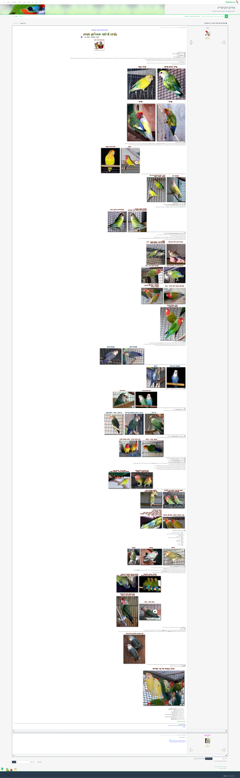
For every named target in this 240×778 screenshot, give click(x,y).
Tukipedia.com (230, 2)
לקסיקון (8, 2)
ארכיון (4, 2)
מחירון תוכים (14, 2)
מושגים (19, 2)
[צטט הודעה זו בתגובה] (226, 731)
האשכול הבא (196, 758)
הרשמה (14, 16)
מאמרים (24, 2)
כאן (185, 724)
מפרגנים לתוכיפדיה (181, 724)
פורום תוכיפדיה (221, 16)
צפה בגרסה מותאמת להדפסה (219, 766)
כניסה (20, 16)
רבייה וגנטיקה (204, 16)
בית (40, 2)
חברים (36, 2)
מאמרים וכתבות (209, 16)
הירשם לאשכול (221, 768)
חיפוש (29, 2)
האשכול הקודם (202, 758)
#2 (185, 735)
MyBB (225, 776)
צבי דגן (161, 27)
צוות (32, 2)
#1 (185, 27)
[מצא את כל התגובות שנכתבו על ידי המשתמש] (14, 731)
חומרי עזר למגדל (215, 16)
